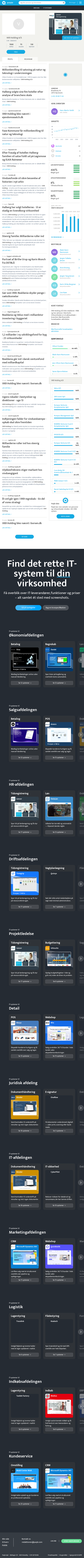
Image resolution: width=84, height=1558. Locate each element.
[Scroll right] (81, 664)
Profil (10, 59)
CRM (13, 1241)
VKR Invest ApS (59, 396)
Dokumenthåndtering (23, 1092)
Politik (4, 1545)
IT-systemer (47, 8)
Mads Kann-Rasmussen (61, 354)
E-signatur (51, 1092)
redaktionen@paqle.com (32, 1542)
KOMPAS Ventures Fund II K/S (65, 451)
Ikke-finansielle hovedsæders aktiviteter (62, 330)
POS (47, 719)
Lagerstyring (18, 1316)
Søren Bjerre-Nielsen (60, 371)
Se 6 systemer (58, 981)
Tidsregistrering (19, 793)
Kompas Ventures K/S (62, 443)
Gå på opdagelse (28, 607)
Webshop (50, 1017)
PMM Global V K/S (60, 480)
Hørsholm (58, 146)
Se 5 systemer (58, 1130)
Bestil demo (65, 516)
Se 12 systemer (23, 682)
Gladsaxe (58, 151)
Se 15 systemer (58, 757)
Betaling (15, 644)
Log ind (53, 1541)
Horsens (58, 156)
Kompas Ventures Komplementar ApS (61, 406)
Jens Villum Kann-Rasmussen (63, 363)
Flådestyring (52, 1316)
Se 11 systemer (24, 1280)
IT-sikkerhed (52, 1166)
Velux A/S (57, 388)
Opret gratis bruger (71, 1541)
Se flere (24, 536)
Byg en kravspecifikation (56, 607)
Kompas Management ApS (64, 415)
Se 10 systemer (58, 1205)
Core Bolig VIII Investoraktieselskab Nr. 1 (63, 471)
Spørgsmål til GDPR (75, 1555)
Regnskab (28, 59)
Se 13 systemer (58, 832)
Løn (47, 793)
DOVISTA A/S (58, 434)
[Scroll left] (3, 664)
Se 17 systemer (23, 832)
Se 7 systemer (58, 906)
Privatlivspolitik (52, 1555)
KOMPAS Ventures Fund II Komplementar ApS (63, 425)
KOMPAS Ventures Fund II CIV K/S (65, 460)
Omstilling (17, 1465)
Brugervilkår (63, 1555)
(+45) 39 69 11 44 (57, 96)
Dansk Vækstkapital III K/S (63, 489)
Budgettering (52, 943)
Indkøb (49, 1390)
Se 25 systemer (24, 1503)
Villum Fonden (57, 346)
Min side (36, 8)
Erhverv (5, 1542)
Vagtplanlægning (54, 868)
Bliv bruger (72, 3)
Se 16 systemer (23, 1130)
